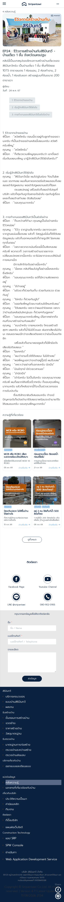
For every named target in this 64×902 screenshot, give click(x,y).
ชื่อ (10, 622)
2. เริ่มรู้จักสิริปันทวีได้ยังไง (24, 107)
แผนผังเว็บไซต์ (14, 827)
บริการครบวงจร (15, 696)
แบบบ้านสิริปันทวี (16, 702)
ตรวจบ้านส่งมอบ (15, 755)
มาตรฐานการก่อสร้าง (18, 744)
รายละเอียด (13, 649)
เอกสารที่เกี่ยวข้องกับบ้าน (20, 788)
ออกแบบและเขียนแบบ (18, 766)
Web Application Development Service (31, 859)
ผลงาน (10, 707)
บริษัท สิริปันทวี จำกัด (32, 872)
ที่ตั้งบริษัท (12, 820)
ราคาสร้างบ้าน (14, 728)
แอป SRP (11, 838)
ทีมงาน (10, 809)
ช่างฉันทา (11, 852)
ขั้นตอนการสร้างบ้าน (17, 718)
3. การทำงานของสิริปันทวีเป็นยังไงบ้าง (31, 114)
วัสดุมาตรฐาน (13, 733)
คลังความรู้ (9, 11)
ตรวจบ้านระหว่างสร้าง (18, 750)
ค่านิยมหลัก (12, 804)
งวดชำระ (11, 723)
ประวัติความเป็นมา (16, 799)
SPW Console (14, 845)
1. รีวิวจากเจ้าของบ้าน (22, 100)
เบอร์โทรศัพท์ (15, 636)
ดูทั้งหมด (32, 539)
